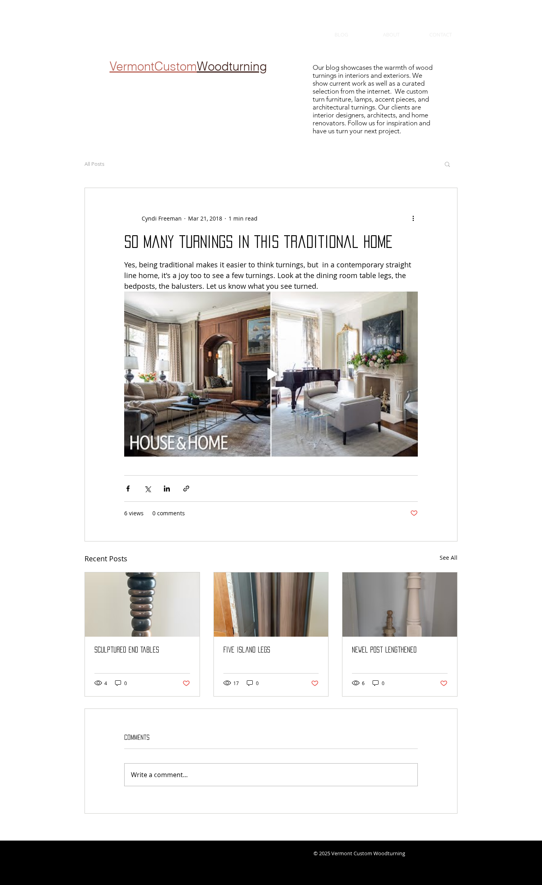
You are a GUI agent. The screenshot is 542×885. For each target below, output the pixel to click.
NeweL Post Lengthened (384, 650)
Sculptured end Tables (126, 650)
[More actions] (413, 218)
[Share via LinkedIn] (167, 488)
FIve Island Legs (246, 650)
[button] (447, 164)
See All (448, 557)
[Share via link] (186, 488)
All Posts (94, 163)
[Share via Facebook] (128, 488)
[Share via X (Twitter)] (147, 488)
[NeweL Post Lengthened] (399, 604)
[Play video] (271, 374)
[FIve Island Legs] (271, 604)
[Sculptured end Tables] (142, 604)
